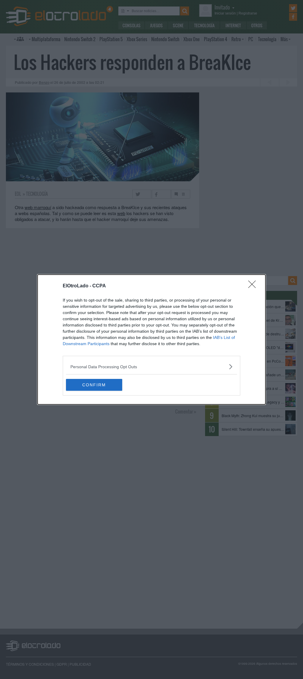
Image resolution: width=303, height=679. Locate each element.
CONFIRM (94, 384)
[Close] (254, 286)
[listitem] (151, 366)
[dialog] (151, 339)
